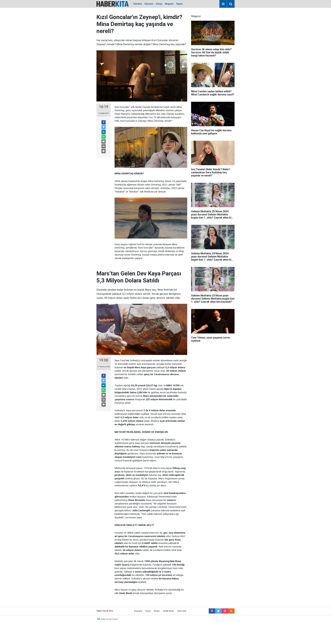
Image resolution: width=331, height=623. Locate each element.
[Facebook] (103, 122)
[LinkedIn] (103, 132)
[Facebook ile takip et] (212, 611)
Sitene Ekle (181, 611)
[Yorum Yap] (103, 151)
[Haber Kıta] (112, 3)
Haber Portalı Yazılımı (109, 619)
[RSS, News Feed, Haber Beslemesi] (231, 611)
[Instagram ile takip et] (225, 611)
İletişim (157, 611)
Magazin (169, 3)
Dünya (159, 3)
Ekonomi (149, 3)
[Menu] (223, 4)
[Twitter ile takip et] (218, 611)
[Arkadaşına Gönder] (103, 141)
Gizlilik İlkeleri (168, 611)
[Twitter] (103, 127)
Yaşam (179, 3)
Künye (148, 611)
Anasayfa (138, 611)
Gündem (137, 3)
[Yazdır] (103, 146)
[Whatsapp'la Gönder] (103, 137)
